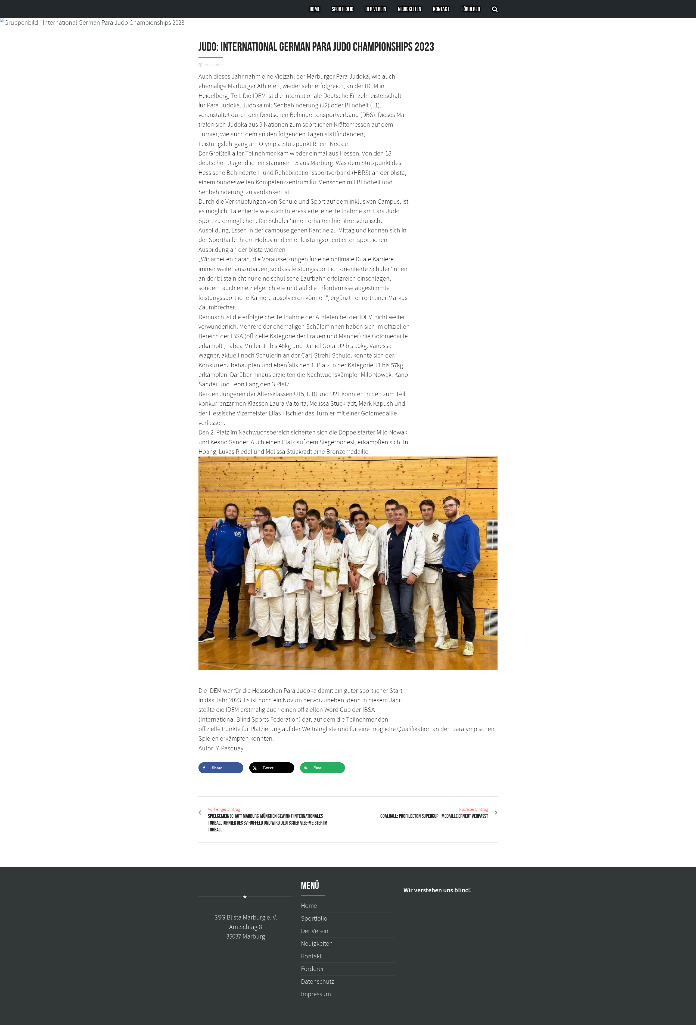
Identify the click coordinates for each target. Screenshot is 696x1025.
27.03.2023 (213, 65)
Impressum (316, 994)
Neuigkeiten (409, 9)
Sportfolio (342, 9)
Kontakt (441, 9)
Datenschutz (317, 982)
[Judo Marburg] (348, 22)
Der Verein (375, 9)
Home (315, 9)
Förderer (470, 9)
